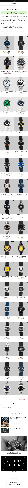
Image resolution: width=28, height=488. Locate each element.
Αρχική (11, 5)
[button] (24, 3)
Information (13, 475)
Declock (14, 3)
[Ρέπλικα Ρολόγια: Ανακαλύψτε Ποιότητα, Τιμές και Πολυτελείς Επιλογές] (5, 419)
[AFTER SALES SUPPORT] (14, 443)
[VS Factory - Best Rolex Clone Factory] (5, 430)
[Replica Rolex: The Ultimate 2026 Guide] (5, 424)
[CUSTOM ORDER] (14, 463)
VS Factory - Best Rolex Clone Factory (16, 428)
